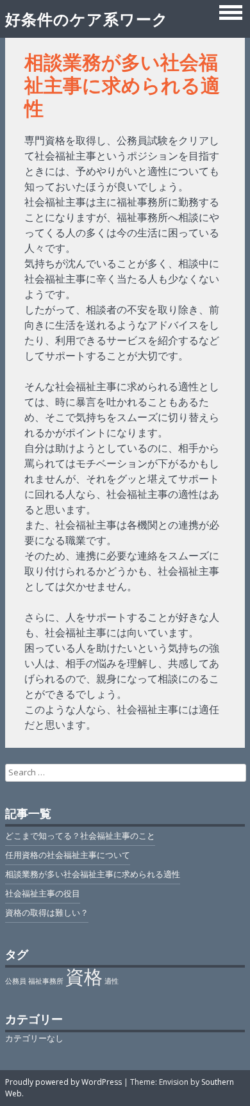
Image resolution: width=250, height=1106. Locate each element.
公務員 (15, 981)
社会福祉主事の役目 (42, 893)
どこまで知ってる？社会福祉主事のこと (80, 835)
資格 (84, 976)
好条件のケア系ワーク (87, 18)
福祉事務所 (45, 981)
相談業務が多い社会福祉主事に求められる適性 (92, 874)
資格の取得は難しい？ (46, 912)
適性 (111, 981)
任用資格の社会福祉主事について (67, 855)
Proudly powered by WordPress (63, 1082)
